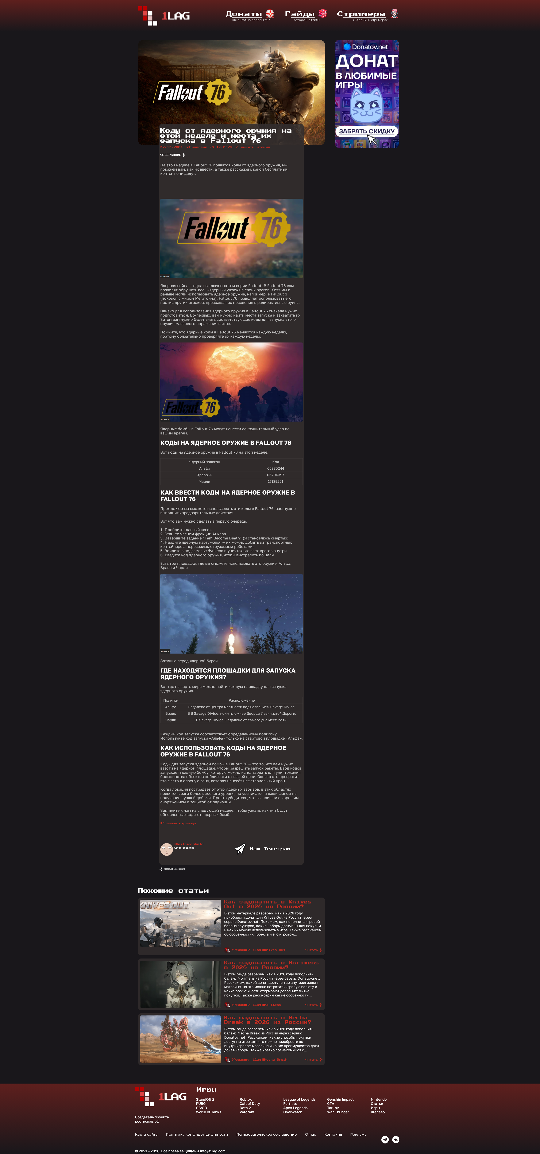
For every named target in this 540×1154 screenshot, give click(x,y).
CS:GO (201, 1108)
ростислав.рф (147, 1121)
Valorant (247, 1112)
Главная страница (179, 823)
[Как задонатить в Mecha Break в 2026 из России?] (180, 1062)
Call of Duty (250, 1103)
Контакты (333, 1134)
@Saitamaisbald (189, 844)
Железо (378, 1112)
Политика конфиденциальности (197, 1134)
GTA (330, 1103)
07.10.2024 (197, 147)
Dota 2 (245, 1108)
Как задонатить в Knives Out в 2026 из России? (268, 904)
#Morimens (271, 1005)
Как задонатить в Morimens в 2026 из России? (271, 965)
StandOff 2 (205, 1099)
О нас (310, 1134)
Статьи (377, 1103)
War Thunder (338, 1112)
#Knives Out (273, 950)
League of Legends (299, 1099)
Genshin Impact (340, 1099)
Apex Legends (295, 1108)
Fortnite (290, 1103)
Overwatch (292, 1112)
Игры (375, 1108)
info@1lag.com (212, 1151)
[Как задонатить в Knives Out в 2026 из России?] (180, 946)
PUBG (201, 1103)
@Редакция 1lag (246, 950)
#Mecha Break (275, 1060)
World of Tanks (208, 1112)
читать (311, 950)
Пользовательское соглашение (266, 1134)
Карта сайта (146, 1134)
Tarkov (333, 1108)
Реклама (358, 1134)
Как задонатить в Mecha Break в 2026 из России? (268, 1020)
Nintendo (379, 1099)
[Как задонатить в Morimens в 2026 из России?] (180, 1007)
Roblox (246, 1099)
